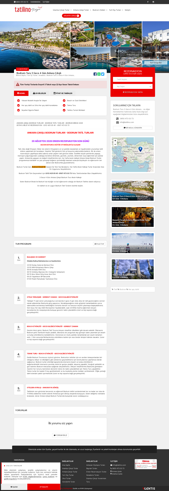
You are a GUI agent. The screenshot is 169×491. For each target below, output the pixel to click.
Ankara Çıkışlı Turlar (81, 10)
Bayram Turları (91, 468)
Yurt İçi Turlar (32, 75)
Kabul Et (44, 487)
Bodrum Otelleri (99, 10)
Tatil (115, 289)
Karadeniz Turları (92, 475)
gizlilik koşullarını (10, 479)
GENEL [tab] (22, 93)
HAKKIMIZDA (35, 2)
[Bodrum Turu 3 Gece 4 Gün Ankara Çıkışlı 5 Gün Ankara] (133, 190)
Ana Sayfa (21, 75)
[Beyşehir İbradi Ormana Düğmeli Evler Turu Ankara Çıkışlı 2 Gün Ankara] (133, 217)
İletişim (127, 10)
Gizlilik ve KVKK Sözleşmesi (82, 488)
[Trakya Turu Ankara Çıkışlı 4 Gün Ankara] (133, 269)
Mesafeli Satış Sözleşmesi (62, 488)
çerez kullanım (48, 477)
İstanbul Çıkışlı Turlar (61, 10)
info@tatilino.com (127, 122)
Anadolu (42, 75)
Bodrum (122, 289)
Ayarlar (15, 487)
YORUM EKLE (61, 435)
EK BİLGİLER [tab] (40, 93)
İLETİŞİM (46, 2)
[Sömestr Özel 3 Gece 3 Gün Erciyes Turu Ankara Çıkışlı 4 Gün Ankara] (133, 243)
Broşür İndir (100, 244)
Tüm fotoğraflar (156, 63)
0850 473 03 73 (22, 2)
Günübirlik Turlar (68, 482)
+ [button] (115, 140)
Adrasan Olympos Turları (95, 465)
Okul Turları (66, 478)
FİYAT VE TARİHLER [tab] (64, 93)
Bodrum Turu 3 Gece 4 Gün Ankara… (61, 75)
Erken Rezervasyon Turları (96, 472)
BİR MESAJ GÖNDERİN (134, 128)
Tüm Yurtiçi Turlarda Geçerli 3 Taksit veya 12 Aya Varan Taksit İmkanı (49, 84)
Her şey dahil (133, 289)
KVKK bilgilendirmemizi (32, 477)
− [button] (115, 144)
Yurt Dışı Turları (115, 10)
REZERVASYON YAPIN (133, 92)
